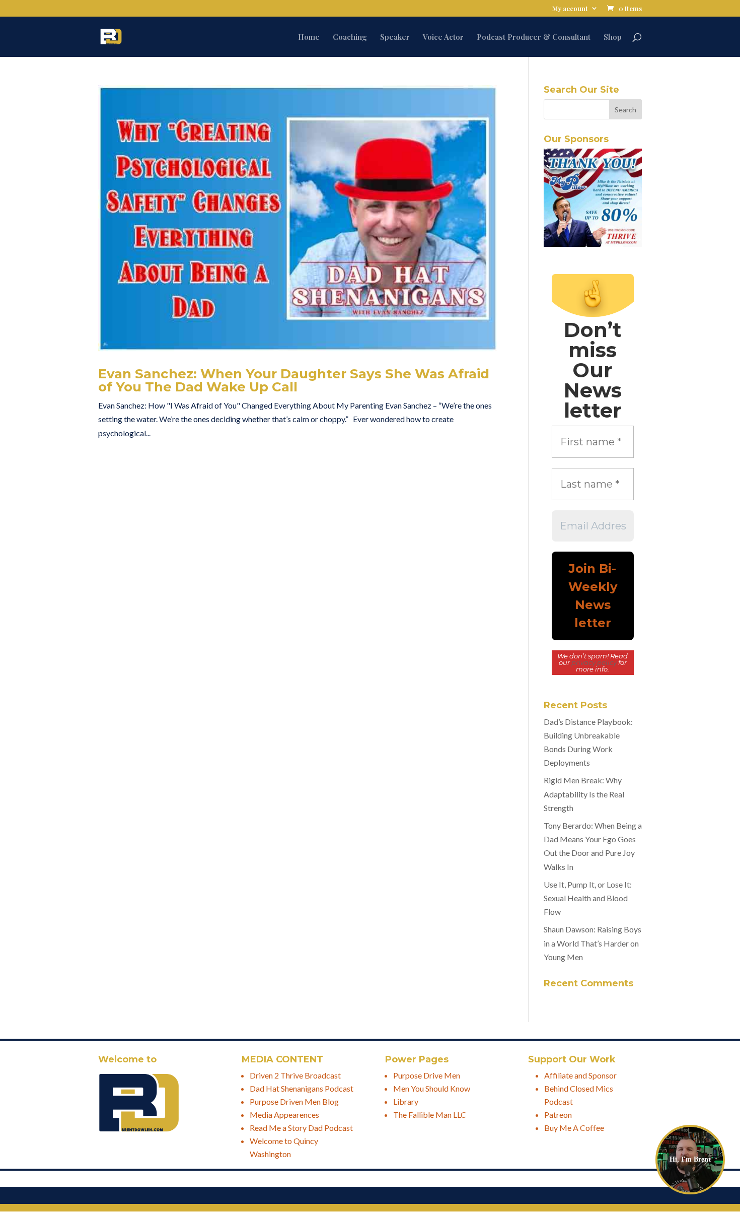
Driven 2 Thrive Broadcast (295, 1075)
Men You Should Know (431, 1088)
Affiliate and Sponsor (580, 1075)
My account (570, 9)
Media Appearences (284, 1114)
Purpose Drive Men (426, 1075)
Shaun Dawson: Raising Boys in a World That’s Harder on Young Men (592, 942)
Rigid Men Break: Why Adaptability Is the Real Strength (584, 793)
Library (405, 1101)
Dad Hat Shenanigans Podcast (301, 1088)
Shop (613, 37)
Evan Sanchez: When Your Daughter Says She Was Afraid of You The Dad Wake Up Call (293, 380)
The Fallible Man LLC (429, 1114)
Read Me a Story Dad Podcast (301, 1127)
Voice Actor (443, 37)
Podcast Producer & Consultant (533, 37)
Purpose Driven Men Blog (294, 1101)
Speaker (395, 37)
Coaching (350, 37)
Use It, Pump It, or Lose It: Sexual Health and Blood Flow (588, 898)
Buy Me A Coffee (574, 1127)
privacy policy (594, 662)
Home (309, 37)
